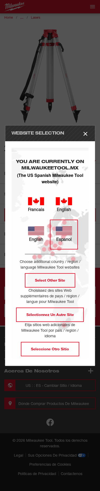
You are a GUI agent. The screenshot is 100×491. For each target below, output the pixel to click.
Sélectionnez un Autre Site (50, 314)
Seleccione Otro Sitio (50, 349)
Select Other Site (50, 280)
